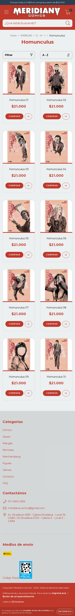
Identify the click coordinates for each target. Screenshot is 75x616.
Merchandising (12, 456)
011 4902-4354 (16, 501)
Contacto (8, 476)
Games (7, 470)
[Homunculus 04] (66, 186)
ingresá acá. (59, 593)
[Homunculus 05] (28, 255)
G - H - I (40, 35)
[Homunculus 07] (28, 324)
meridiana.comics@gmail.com (26, 508)
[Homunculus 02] (66, 116)
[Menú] (6, 12)
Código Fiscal (11, 577)
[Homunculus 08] (66, 324)
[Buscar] (68, 23)
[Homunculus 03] (28, 186)
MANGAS (26, 35)
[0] (68, 13)
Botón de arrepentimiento (18, 596)
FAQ (5, 483)
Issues (6, 436)
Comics (7, 430)
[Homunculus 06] (66, 255)
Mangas (7, 443)
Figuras (7, 463)
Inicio (13, 35)
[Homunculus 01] (28, 116)
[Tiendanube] (13, 602)
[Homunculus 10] (66, 393)
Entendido (65, 611)
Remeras (8, 450)
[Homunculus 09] (28, 393)
